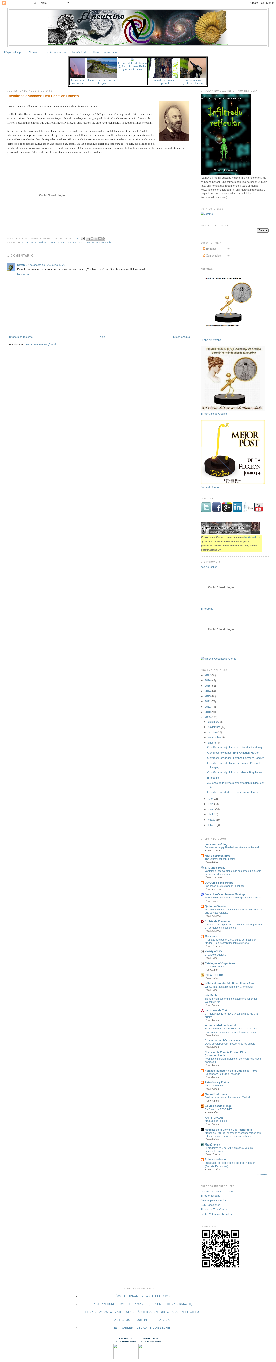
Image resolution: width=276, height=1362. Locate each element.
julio (210, 798)
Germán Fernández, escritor (217, 1191)
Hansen (71, 243)
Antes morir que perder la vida (142, 1319)
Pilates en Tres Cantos (214, 1209)
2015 (208, 685)
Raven (21, 264)
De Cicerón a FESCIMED (219, 1109)
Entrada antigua (180, 336)
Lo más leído (79, 52)
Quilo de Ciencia (215, 906)
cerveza (28, 243)
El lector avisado (215, 1159)
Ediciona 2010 (126, 1341)
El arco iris (213, 777)
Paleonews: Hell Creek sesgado (222, 1074)
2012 (208, 701)
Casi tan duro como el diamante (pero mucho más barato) (142, 1304)
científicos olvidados (50, 243)
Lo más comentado (54, 52)
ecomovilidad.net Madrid (220, 1025)
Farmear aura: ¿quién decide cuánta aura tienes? (232, 847)
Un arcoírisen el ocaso (77, 82)
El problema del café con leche (142, 1327)
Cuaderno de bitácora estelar (223, 1040)
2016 (208, 680)
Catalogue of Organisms (220, 963)
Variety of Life (213, 951)
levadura (84, 243)
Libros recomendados (105, 52)
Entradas (211, 248)
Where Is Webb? (214, 1085)
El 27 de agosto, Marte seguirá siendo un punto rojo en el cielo (142, 1311)
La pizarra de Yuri (216, 1010)
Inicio (102, 336)
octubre (212, 732)
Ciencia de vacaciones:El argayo (102, 82)
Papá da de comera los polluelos (163, 82)
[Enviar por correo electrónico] (88, 239)
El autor (33, 52)
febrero (212, 825)
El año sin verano (211, 339)
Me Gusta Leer (252, 537)
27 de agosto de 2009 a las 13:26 (45, 264)
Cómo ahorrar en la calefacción (142, 1296)
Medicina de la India (216, 1121)
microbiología (102, 243)
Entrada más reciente (20, 336)
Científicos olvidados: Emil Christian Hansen (43, 96)
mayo (211, 809)
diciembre (214, 721)
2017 (208, 675)
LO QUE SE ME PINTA (219, 882)
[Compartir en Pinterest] (103, 239)
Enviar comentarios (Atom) (40, 344)
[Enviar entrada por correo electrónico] (82, 238)
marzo (212, 819)
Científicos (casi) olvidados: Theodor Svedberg (234, 747)
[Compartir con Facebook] (100, 239)
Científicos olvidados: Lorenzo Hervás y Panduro (235, 757)
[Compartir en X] (96, 239)
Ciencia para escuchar (214, 1200)
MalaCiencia (212, 1144)
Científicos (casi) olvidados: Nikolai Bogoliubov (234, 772)
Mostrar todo (263, 1175)
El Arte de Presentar (217, 921)
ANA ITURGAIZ (214, 1117)
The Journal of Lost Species (220, 859)
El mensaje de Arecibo (214, 413)
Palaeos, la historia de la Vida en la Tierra (231, 1070)
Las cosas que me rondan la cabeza (225, 886)
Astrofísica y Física (217, 1082)
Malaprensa (212, 936)
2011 (208, 706)
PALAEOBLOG (214, 975)
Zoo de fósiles (209, 566)
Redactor (150, 1338)
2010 (208, 712)
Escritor (126, 1338)
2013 (208, 696)
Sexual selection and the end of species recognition (233, 897)
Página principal (13, 52)
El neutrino (207, 608)
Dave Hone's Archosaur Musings (225, 894)
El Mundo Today (215, 867)
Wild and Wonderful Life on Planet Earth (230, 983)
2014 (208, 691)
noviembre (214, 727)
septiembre (215, 737)
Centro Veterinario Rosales (216, 1214)
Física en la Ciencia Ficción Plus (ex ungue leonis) (225, 1054)
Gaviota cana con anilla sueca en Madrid (227, 1097)
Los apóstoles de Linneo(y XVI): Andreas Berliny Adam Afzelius (132, 66)
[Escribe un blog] (92, 239)
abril (211, 814)
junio (211, 804)
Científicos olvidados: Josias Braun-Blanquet (233, 792)
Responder (23, 274)
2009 (208, 717)
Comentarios (213, 255)
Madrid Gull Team (216, 1094)
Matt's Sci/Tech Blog (217, 855)
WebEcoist (211, 995)
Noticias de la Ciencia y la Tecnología (228, 1129)
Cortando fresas (210, 487)
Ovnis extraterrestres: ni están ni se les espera (230, 1043)
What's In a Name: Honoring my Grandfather (229, 986)
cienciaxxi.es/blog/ (216, 844)
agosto (212, 742)
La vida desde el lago (218, 1106)
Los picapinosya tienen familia (193, 82)
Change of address (215, 954)
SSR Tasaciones (210, 1204)
